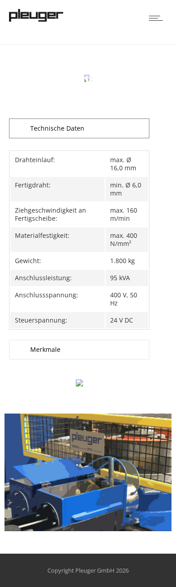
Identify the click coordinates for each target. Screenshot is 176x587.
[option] (88, 472)
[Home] (36, 19)
